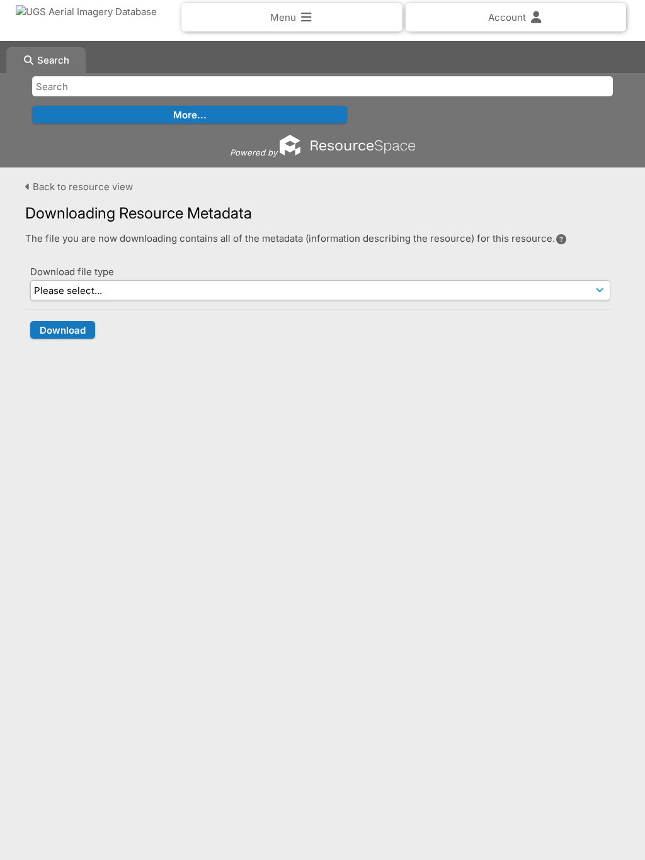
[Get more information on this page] (561, 239)
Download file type (72, 272)
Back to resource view (81, 187)
